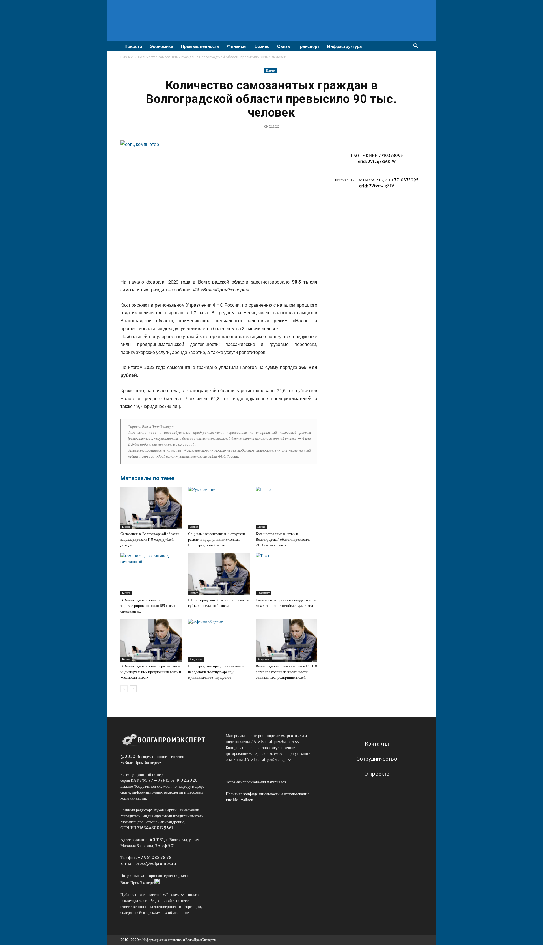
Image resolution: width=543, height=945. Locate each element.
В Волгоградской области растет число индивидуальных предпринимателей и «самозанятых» (151, 672)
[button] (416, 46)
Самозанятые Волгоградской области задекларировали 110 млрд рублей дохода (149, 539)
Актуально (196, 659)
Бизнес (262, 46)
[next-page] (133, 688)
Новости (133, 46)
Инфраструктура (344, 46)
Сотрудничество (376, 758)
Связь (283, 46)
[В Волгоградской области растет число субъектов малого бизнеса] (219, 574)
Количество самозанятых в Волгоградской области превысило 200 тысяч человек (283, 539)
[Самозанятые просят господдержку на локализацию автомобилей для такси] (286, 574)
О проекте (376, 773)
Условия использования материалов (256, 782)
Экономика (161, 46)
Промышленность (200, 46)
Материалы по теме (147, 478)
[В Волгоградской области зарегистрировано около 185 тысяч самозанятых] (151, 574)
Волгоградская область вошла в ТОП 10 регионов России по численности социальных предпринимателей (286, 672)
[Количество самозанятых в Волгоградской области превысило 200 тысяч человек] (286, 508)
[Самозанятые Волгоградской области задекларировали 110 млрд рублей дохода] (151, 508)
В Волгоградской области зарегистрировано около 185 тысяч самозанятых (147, 606)
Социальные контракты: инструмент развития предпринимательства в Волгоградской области (216, 539)
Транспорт (308, 46)
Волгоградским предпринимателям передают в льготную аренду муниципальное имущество (216, 672)
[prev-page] (124, 688)
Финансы (237, 46)
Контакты (377, 743)
